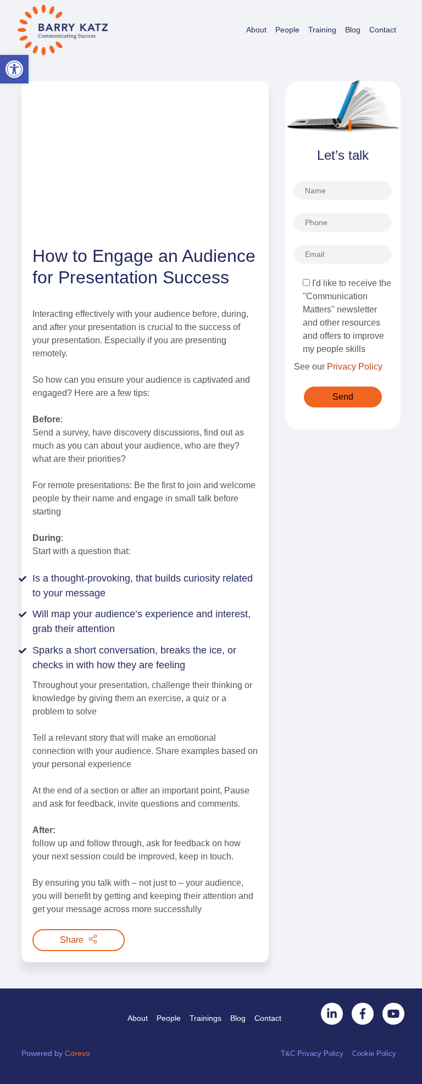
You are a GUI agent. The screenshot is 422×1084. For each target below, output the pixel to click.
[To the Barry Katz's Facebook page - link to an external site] (363, 1014)
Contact (382, 29)
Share (73, 940)
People (287, 29)
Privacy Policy (354, 366)
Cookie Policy (374, 1053)
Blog (352, 29)
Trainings (205, 1018)
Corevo (77, 1053)
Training (322, 29)
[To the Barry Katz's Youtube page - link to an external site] (393, 1014)
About (256, 29)
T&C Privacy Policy (312, 1053)
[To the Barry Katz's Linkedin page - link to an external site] (332, 1014)
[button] (14, 69)
